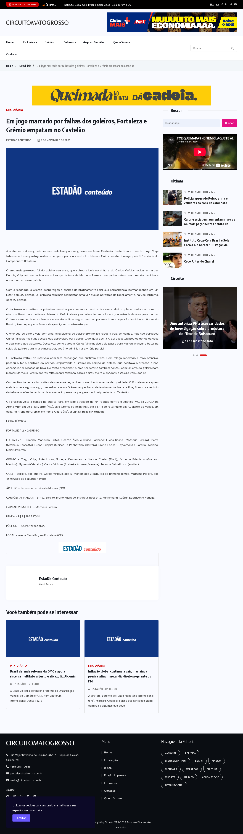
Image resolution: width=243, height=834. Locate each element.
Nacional (171, 753)
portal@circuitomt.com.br (26, 773)
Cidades (216, 761)
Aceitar (21, 818)
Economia (171, 769)
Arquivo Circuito (93, 42)
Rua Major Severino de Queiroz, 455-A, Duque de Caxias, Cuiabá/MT (42, 757)
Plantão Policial (176, 761)
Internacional (174, 785)
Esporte (170, 777)
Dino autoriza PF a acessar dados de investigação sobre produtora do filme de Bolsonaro (197, 328)
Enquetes (110, 783)
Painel (199, 761)
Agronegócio (210, 777)
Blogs (108, 768)
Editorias (29, 42)
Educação (111, 760)
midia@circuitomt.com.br (26, 780)
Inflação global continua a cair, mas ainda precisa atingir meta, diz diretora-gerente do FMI (119, 676)
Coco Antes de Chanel (199, 261)
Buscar (229, 123)
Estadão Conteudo (26, 683)
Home (10, 42)
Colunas (69, 42)
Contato (11, 54)
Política (190, 753)
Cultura (212, 769)
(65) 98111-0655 (20, 767)
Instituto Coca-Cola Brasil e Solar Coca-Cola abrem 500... (98, 5)
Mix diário (25, 66)
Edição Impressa (115, 775)
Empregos (192, 769)
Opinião (49, 42)
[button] (193, 355)
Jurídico (189, 777)
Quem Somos (121, 42)
